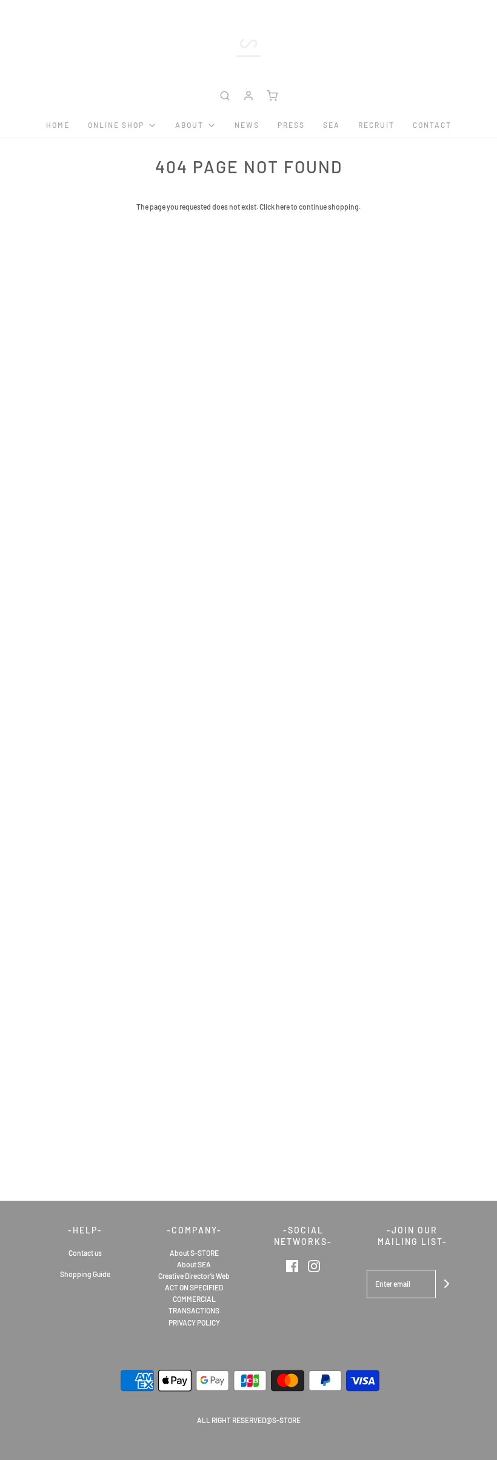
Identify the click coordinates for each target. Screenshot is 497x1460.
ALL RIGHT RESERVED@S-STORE (249, 1420)
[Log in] (248, 95)
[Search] (225, 95)
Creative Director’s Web (194, 1276)
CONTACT (432, 125)
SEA (331, 125)
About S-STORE (194, 1253)
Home (58, 125)
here (283, 206)
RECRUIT (376, 125)
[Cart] (272, 95)
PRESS (291, 125)
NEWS (247, 125)
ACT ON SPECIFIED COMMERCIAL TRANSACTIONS (194, 1299)
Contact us (85, 1253)
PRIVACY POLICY (194, 1322)
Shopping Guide (85, 1274)
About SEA (194, 1264)
